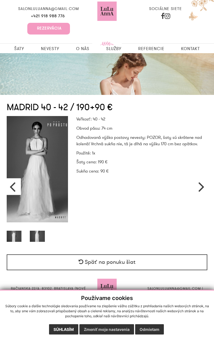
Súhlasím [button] (64, 329)
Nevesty (50, 48)
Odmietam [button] (149, 329)
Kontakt (190, 48)
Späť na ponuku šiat (109, 262)
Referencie (151, 48)
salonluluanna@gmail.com (48, 8)
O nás (82, 48)
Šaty (19, 48)
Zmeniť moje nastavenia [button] (107, 329)
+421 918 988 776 (48, 16)
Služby (113, 48)
